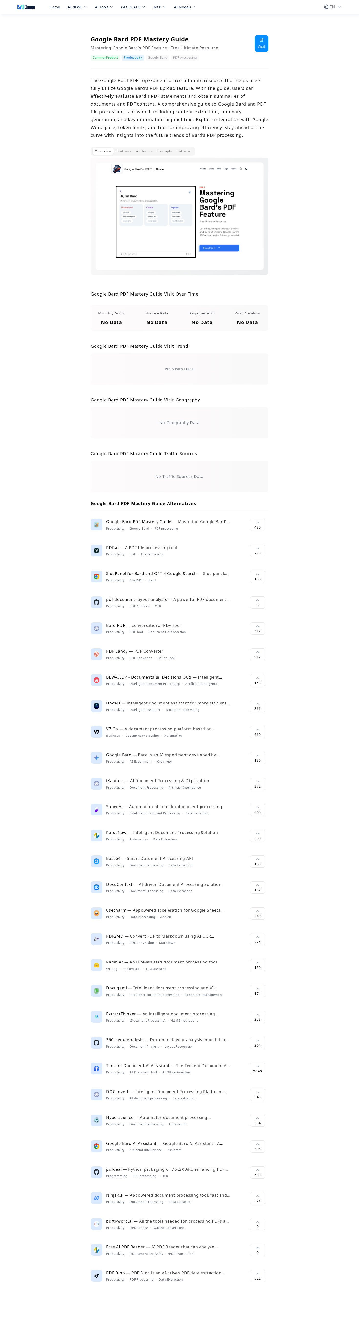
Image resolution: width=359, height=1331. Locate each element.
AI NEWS (75, 6)
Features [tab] (123, 151)
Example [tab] (165, 151)
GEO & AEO (131, 6)
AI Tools (101, 6)
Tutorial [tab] (184, 151)
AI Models (182, 6)
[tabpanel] (179, 220)
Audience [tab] (144, 151)
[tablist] (143, 151)
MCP (157, 6)
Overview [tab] (103, 151)
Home (55, 6)
